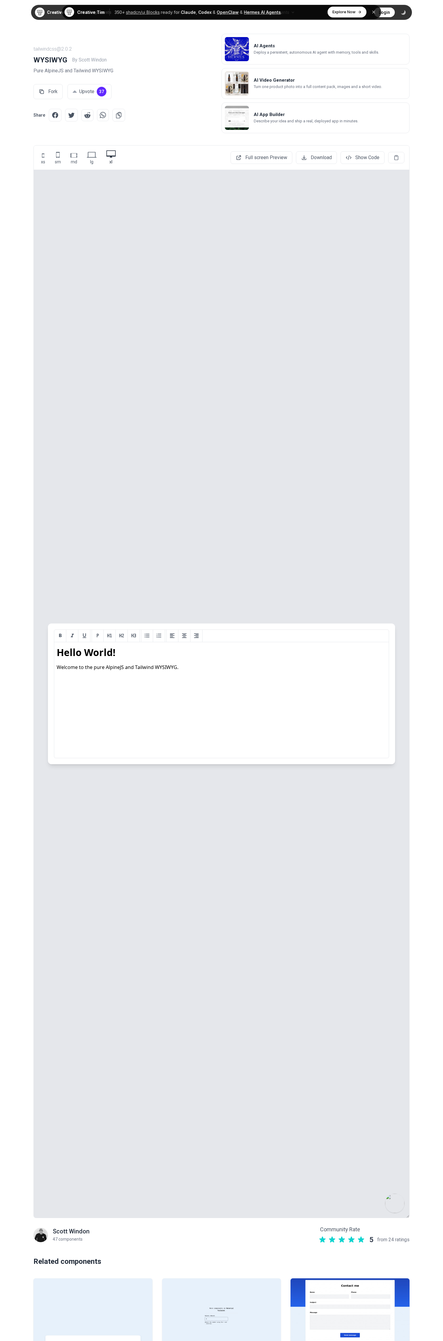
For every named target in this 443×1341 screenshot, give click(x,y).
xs (43, 161)
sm (58, 161)
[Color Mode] (403, 12)
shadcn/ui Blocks (143, 12)
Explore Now (344, 11)
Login (384, 12)
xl (110, 161)
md (74, 161)
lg (91, 161)
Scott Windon (71, 1231)
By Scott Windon (89, 60)
